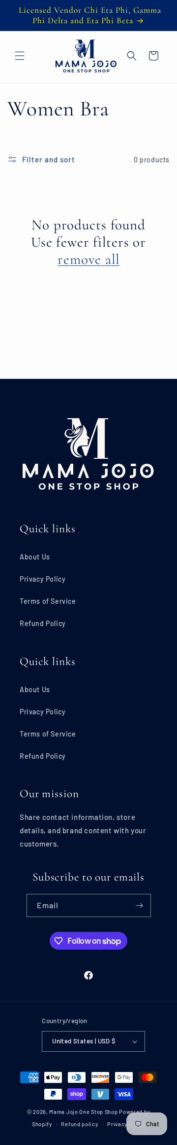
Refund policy (79, 1124)
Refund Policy (43, 623)
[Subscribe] (139, 905)
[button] (19, 56)
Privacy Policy (42, 579)
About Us (35, 557)
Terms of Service (48, 601)
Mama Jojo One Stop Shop (83, 1111)
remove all (88, 259)
